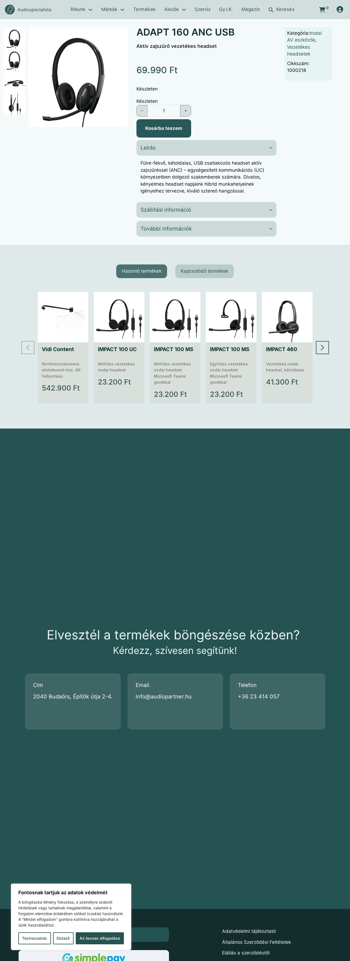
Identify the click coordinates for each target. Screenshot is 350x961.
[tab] (141, 271)
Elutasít (63, 938)
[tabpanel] (175, 347)
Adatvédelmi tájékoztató (249, 931)
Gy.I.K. (226, 9)
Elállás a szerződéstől (246, 953)
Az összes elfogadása (100, 938)
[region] (71, 917)
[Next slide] (322, 347)
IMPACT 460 (281, 349)
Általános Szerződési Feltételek (256, 942)
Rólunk (78, 9)
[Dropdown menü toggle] (90, 9)
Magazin (250, 9)
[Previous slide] (27, 347)
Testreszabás (34, 938)
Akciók (171, 9)
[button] (121, 34)
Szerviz (203, 9)
